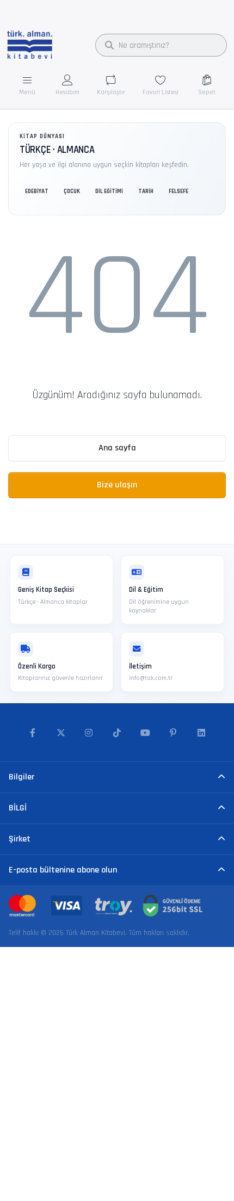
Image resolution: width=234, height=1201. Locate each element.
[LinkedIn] (201, 733)
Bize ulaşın (117, 485)
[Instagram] (89, 733)
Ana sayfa (117, 448)
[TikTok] (117, 733)
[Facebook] (33, 733)
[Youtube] (145, 733)
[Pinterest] (173, 733)
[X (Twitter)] (61, 733)
